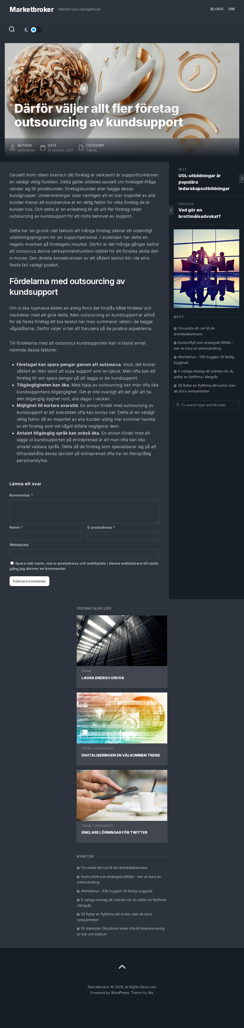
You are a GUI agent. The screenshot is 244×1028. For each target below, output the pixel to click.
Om (231, 9)
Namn (16, 527)
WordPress (120, 992)
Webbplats (19, 544)
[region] (206, 268)
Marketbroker (32, 9)
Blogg (217, 9)
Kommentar (21, 495)
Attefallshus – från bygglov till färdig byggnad (116, 891)
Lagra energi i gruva (102, 678)
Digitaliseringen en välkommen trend (120, 755)
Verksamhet (103, 748)
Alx (150, 992)
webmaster (26, 150)
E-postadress (101, 527)
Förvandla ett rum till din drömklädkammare (114, 868)
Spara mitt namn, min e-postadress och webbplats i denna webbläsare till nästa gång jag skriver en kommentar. (84, 566)
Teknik (86, 671)
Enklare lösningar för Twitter (114, 832)
